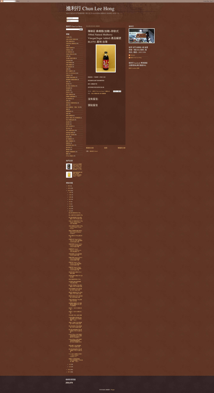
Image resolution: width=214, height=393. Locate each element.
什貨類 (67, 37)
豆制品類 (68, 60)
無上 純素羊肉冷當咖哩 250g (76, 215)
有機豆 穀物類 (69, 47)
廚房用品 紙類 (69, 132)
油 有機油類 (69, 66)
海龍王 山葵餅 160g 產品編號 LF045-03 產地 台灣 (75, 323)
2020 (69, 188)
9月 (70, 199)
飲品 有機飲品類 (95, 93)
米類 (67, 56)
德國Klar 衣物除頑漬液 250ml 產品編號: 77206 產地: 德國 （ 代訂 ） (76, 360)
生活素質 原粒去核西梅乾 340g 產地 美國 (75, 282)
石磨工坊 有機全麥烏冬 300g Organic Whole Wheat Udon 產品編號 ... (76, 222)
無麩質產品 (68, 111)
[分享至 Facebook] (119, 91)
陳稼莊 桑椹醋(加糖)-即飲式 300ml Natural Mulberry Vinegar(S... (75, 232)
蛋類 (67, 105)
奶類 (67, 45)
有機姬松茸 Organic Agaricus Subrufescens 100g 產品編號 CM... (75, 250)
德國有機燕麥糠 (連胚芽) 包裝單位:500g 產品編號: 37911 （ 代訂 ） (77, 174)
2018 (69, 369)
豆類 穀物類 (69, 62)
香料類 (67, 83)
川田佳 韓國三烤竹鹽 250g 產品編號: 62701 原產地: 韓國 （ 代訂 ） (75, 319)
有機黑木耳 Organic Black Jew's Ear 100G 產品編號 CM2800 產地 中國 (75, 240)
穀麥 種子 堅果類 (70, 134)
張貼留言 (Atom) (94, 151)
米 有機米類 (69, 52)
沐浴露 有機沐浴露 (70, 58)
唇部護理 (68, 88)
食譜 (67, 81)
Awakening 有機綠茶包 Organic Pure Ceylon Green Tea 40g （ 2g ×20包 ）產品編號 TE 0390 (77, 166)
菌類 (67, 113)
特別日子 (68, 92)
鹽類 (67, 153)
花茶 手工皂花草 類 (70, 73)
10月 (70, 197)
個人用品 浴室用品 (70, 86)
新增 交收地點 (69, 126)
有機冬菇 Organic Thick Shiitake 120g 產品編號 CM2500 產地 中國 (75, 264)
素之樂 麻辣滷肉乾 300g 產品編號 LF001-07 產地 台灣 (75, 350)
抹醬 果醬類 (69, 64)
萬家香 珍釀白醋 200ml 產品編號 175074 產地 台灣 (75, 293)
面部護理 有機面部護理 (71, 79)
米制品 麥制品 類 (70, 54)
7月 (70, 204)
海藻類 (67, 90)
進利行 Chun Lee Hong (90, 8)
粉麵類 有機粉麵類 (70, 96)
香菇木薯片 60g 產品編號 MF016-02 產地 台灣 (75, 346)
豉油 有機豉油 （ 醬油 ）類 (72, 107)
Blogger (112, 389)
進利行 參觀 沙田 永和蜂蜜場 (73, 117)
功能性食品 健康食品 (71, 43)
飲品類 (67, 122)
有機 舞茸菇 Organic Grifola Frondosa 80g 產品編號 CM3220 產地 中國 (75, 245)
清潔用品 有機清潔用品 (71, 103)
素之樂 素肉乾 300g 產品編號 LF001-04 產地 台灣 (75, 326)
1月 (70, 366)
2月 (70, 364)
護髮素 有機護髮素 (70, 151)
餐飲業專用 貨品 (70, 145)
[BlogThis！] (115, 91)
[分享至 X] (117, 91)
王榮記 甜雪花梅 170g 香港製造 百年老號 (75, 300)
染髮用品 (68, 75)
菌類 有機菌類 (69, 115)
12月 (70, 192)
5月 (70, 206)
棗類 (67, 109)
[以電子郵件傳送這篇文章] (114, 91)
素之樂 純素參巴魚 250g (74, 212)
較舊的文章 (121, 148)
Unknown (132, 55)
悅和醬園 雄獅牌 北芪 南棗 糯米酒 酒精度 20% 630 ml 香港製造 (75, 304)
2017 (69, 372)
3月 (70, 211)
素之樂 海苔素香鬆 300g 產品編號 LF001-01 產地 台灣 (75, 331)
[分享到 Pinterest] (120, 91)
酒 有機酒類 (69, 98)
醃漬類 (67, 136)
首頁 (105, 148)
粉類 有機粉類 (69, 94)
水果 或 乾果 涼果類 (71, 39)
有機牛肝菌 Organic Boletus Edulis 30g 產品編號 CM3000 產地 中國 (75, 259)
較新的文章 (90, 148)
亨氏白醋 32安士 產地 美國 (75, 315)
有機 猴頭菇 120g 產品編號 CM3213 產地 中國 (75, 254)
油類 (67, 69)
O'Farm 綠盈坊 (69, 156)
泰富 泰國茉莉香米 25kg (74, 279)
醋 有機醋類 (103, 93)
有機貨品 (68, 50)
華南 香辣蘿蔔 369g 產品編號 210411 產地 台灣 (75, 289)
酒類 (67, 100)
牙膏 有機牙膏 (69, 41)
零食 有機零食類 (70, 130)
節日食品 (68, 128)
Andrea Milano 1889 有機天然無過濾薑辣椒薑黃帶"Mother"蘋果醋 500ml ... (75, 341)
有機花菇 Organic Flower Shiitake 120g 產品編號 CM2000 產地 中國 (75, 268)
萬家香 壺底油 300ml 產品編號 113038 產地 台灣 (75, 296)
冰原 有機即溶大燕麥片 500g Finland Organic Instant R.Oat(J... (76, 227)
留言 (69, 21)
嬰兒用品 (68, 147)
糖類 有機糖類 (69, 141)
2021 (69, 186)
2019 (69, 190)
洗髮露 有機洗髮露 (70, 77)
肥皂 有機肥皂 (69, 71)
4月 (70, 208)
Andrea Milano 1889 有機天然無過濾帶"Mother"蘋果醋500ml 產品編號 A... (75, 336)
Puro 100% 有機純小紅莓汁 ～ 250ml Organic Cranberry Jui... (75, 355)
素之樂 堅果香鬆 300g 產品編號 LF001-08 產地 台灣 (75, 218)
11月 (70, 194)
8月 (70, 201)
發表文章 (70, 18)
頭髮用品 (68, 143)
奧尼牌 (67, 124)
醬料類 (67, 149)
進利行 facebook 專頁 (134, 68)
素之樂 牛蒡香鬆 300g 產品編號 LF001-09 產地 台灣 (75, 286)
